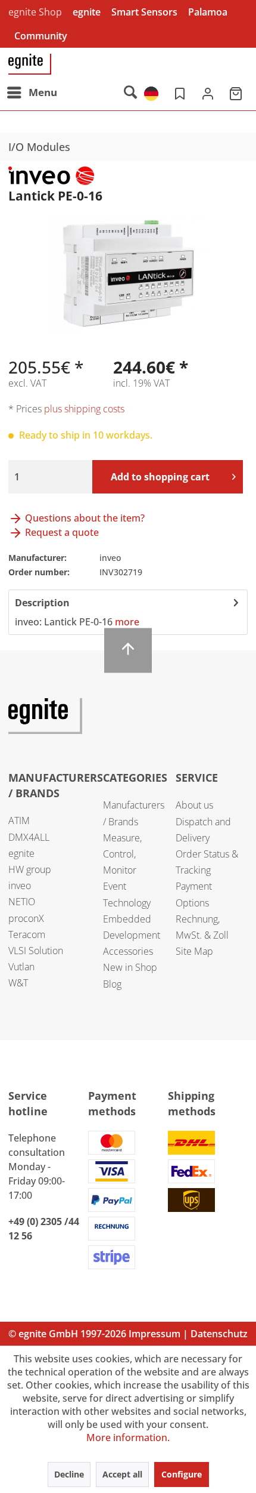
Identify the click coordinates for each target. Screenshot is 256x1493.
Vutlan (21, 966)
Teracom (26, 934)
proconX (26, 918)
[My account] (208, 92)
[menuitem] (31, 92)
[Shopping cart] (237, 92)
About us (194, 805)
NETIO (21, 901)
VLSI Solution (35, 950)
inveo (19, 885)
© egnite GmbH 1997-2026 (67, 1333)
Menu (43, 92)
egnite (87, 11)
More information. (128, 1437)
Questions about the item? (84, 518)
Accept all (122, 1474)
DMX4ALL (28, 837)
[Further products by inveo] (51, 176)
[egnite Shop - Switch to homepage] (29, 64)
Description (42, 602)
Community (40, 35)
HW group (29, 869)
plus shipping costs (84, 408)
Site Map (194, 951)
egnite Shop (35, 11)
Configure (181, 1474)
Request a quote (61, 532)
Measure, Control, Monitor (122, 854)
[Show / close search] (130, 92)
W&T (18, 982)
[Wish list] (179, 92)
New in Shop (130, 967)
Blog (112, 984)
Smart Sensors (144, 11)
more (127, 621)
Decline (69, 1474)
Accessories (128, 951)
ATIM (19, 820)
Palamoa (207, 11)
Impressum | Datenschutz (188, 1333)
